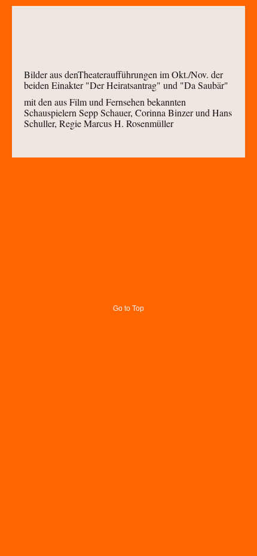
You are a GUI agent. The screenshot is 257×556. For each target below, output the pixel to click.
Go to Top (128, 308)
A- (229, 28)
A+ (207, 28)
